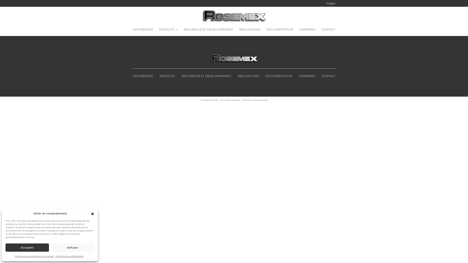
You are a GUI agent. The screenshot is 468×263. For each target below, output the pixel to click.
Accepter (27, 247)
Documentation (278, 76)
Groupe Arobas (259, 100)
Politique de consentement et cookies (34, 256)
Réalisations (248, 76)
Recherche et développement (206, 76)
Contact (328, 76)
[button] (92, 213)
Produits (167, 76)
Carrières (307, 76)
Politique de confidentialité (69, 256)
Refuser (72, 247)
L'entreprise (143, 76)
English (330, 3)
